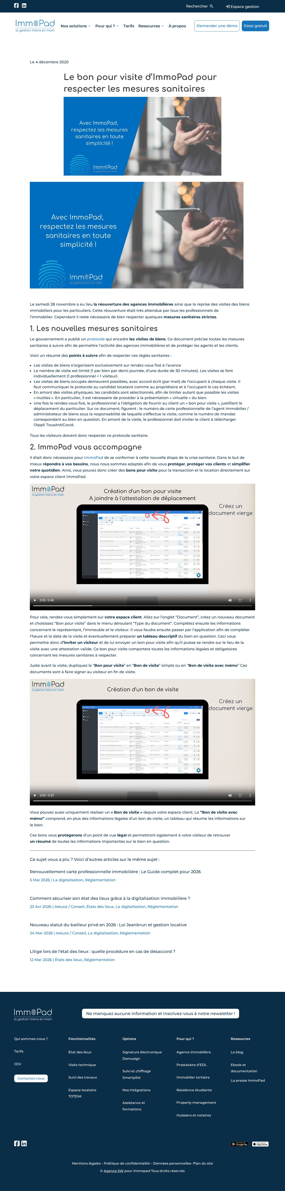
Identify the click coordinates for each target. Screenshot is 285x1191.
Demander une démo (217, 26)
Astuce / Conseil (69, 906)
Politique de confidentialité (127, 1163)
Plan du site (203, 1163)
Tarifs (129, 26)
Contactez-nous (31, 1078)
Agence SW (114, 1171)
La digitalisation (68, 880)
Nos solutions (76, 26)
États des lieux (100, 906)
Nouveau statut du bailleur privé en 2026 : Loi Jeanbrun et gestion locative (108, 924)
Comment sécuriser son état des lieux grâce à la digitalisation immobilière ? (110, 898)
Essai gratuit (255, 26)
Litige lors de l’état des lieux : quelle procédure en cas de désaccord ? (102, 951)
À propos (177, 26)
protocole (96, 339)
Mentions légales (86, 1163)
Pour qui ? (107, 26)
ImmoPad (93, 457)
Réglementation (100, 880)
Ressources (151, 26)
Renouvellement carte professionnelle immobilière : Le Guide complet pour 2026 (115, 871)
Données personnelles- (173, 1163)
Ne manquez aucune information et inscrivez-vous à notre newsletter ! (160, 1013)
